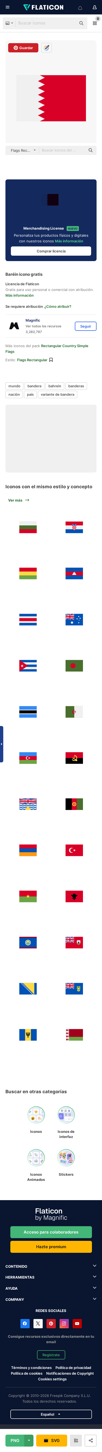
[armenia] (28, 850)
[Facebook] (25, 1323)
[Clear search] (69, 23)
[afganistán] (74, 804)
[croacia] (74, 527)
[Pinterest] (51, 1323)
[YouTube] (77, 1323)
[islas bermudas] (74, 942)
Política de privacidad (73, 1367)
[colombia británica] (28, 804)
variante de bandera (57, 394)
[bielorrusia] (74, 1035)
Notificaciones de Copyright (70, 1373)
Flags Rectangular (32, 360)
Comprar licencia (51, 251)
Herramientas (20, 1277)
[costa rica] (28, 619)
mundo (14, 386)
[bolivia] (28, 573)
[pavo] (74, 850)
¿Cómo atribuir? (57, 306)
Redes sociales (51, 1310)
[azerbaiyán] (28, 758)
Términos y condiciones (31, 1367)
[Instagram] (64, 1323)
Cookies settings (52, 1379)
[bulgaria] (28, 527)
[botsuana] (28, 712)
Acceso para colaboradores (51, 1232)
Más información (69, 241)
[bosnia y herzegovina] (28, 988)
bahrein (54, 386)
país (30, 394)
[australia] (74, 619)
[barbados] (28, 1035)
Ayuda (11, 1288)
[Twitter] (38, 1323)
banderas (76, 386)
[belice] (28, 942)
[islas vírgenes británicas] (74, 988)
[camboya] (74, 573)
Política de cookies (26, 1373)
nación (14, 394)
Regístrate (51, 1355)
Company (14, 1299)
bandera (34, 386)
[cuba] (28, 665)
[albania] (74, 896)
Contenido (16, 1266)
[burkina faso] (28, 896)
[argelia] (74, 712)
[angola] (74, 758)
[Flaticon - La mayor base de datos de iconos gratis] (43, 7)
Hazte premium (51, 1246)
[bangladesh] (74, 665)
